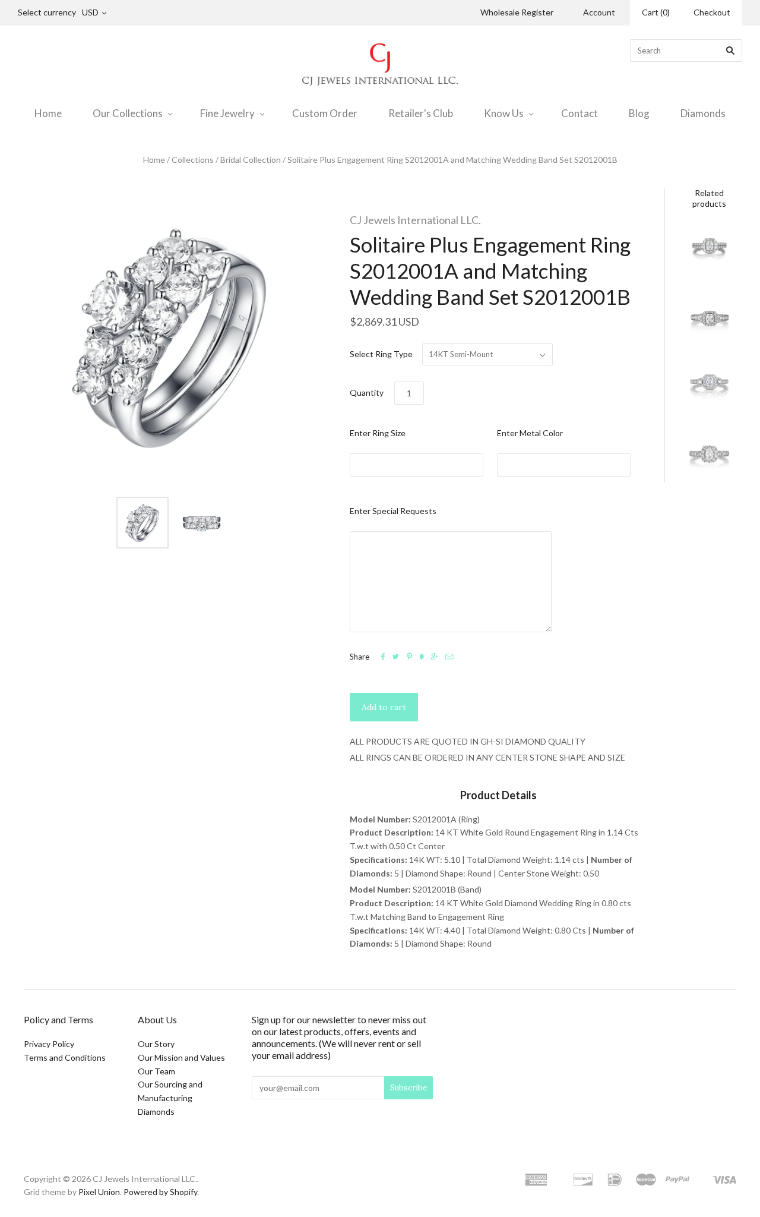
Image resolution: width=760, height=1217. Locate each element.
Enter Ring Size (378, 433)
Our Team (156, 1071)
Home (48, 113)
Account (599, 12)
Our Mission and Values (181, 1057)
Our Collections (128, 113)
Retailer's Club (420, 113)
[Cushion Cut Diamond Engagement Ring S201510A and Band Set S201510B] (709, 250)
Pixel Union (99, 1192)
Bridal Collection (250, 160)
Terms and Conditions (65, 1057)
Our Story (156, 1044)
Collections (193, 160)
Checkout (712, 12)
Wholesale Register (516, 12)
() (656, 12)
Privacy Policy (49, 1044)
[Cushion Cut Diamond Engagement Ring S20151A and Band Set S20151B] (709, 456)
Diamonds (703, 113)
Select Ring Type (381, 354)
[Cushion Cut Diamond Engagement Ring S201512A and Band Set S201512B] (709, 318)
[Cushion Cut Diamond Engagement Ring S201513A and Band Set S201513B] (709, 387)
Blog (639, 113)
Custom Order (324, 113)
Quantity (367, 392)
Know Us (504, 113)
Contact (579, 113)
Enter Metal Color (530, 433)
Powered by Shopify (160, 1192)
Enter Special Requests (393, 511)
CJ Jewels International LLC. (415, 219)
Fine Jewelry (227, 113)
